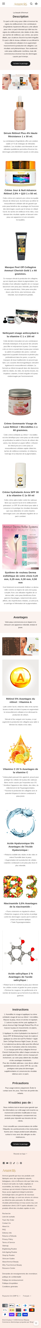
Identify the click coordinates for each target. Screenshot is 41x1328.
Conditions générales (10, 1286)
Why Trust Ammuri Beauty (12, 1265)
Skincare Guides (8, 1258)
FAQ (4, 1229)
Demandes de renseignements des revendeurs (19, 1274)
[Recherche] (31, 3)
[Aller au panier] (36, 3)
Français (26, 1296)
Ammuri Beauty (23, 1320)
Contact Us (6, 1223)
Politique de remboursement (12, 1280)
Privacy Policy (7, 1239)
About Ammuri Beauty (10, 1262)
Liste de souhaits (8, 1217)
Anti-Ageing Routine (9, 1252)
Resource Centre (8, 1268)
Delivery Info (7, 1233)
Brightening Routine (9, 1249)
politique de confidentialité (11, 1277)
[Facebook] (4, 1163)
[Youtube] (7, 1163)
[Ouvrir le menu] (3, 4)
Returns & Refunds (9, 1236)
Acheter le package (20, 63)
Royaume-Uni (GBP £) (10, 1296)
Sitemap (5, 1246)
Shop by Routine (8, 1255)
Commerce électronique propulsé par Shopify (18, 1322)
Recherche (6, 1213)
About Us (5, 1226)
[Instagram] (11, 1163)
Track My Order (8, 1220)
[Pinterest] (21, 1163)
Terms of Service (8, 1242)
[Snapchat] (17, 1163)
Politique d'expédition (10, 1283)
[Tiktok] (14, 1163)
